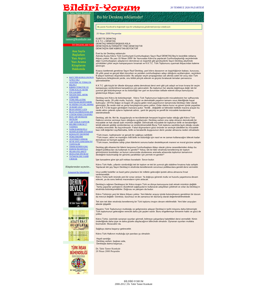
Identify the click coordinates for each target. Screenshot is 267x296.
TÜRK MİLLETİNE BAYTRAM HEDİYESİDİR (80, 100)
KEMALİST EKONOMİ (79, 134)
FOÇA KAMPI (75, 92)
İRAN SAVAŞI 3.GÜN (78, 109)
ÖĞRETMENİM (76, 136)
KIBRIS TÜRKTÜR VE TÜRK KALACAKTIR (79, 88)
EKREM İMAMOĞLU (78, 149)
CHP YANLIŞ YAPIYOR (79, 122)
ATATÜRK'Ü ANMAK (78, 139)
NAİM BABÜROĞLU (78, 129)
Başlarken (78, 54)
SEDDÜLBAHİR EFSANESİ (81, 132)
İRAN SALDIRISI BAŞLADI (81, 112)
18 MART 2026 (75, 107)
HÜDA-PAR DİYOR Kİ (78, 154)
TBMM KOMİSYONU (78, 146)
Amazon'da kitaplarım (78, 172)
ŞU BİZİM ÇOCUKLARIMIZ (81, 104)
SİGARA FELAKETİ (77, 151)
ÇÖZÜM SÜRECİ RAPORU (81, 114)
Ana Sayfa (78, 51)
